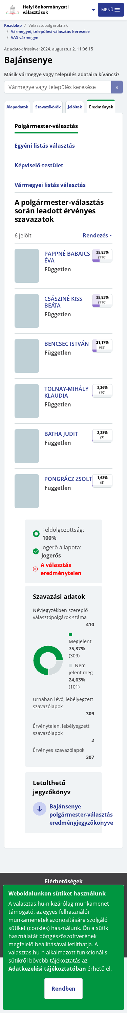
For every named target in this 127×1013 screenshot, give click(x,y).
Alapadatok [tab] (17, 107)
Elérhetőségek (64, 881)
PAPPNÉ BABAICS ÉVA (67, 257)
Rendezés (95, 235)
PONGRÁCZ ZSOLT (68, 479)
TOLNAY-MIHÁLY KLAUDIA (66, 392)
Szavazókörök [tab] (47, 107)
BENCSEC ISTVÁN (66, 343)
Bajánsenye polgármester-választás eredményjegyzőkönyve (81, 814)
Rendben (63, 988)
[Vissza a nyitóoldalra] (13, 9)
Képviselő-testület (39, 165)
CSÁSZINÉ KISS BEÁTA (63, 302)
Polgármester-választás (46, 126)
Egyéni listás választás (45, 145)
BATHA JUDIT (61, 434)
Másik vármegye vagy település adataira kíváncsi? (61, 74)
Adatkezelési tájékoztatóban (47, 968)
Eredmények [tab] (101, 107)
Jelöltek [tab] (75, 107)
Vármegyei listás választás (50, 185)
